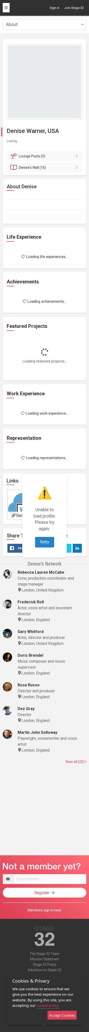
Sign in (54, 8)
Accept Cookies (62, 1015)
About (12, 24)
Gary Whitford (31, 631)
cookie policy (48, 1005)
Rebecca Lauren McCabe (41, 572)
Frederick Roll (31, 602)
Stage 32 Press (44, 965)
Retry (44, 542)
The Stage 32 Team (45, 954)
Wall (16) (32, 167)
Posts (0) (32, 156)
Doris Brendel (30, 655)
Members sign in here (44, 910)
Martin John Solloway (37, 732)
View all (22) (75, 762)
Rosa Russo (29, 685)
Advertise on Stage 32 (44, 970)
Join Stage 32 (74, 8)
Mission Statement (44, 959)
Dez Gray (26, 708)
